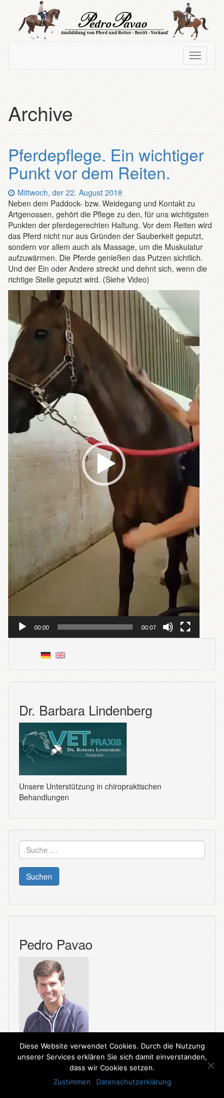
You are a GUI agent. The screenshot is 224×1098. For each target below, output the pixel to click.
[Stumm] (168, 627)
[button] (104, 464)
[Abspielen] (22, 627)
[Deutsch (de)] (46, 654)
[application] (104, 464)
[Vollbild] (185, 627)
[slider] (95, 627)
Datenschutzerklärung (133, 1081)
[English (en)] (60, 654)
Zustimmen (72, 1081)
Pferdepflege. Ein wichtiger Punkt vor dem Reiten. (106, 163)
